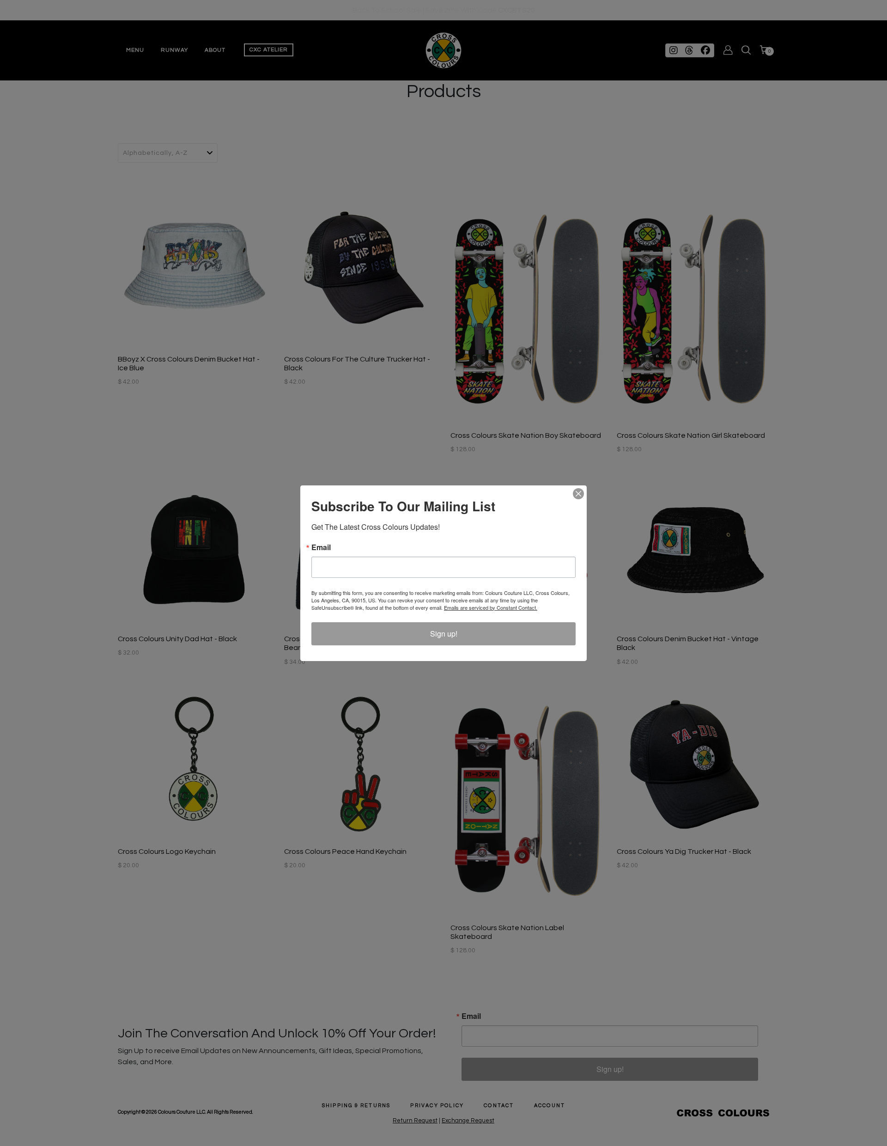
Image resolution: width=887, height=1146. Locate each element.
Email (321, 547)
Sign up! (443, 633)
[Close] (578, 493)
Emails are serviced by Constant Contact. (490, 607)
